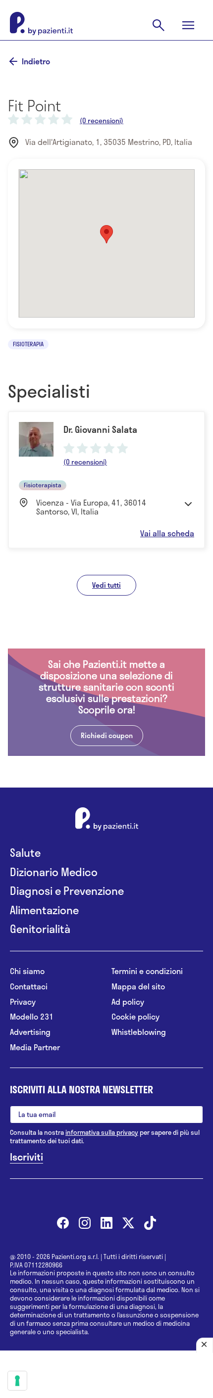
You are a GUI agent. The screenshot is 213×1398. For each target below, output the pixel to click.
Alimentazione (44, 910)
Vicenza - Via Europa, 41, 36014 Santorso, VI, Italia (91, 507)
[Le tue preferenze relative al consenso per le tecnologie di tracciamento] (17, 1380)
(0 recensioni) (101, 121)
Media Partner (35, 1047)
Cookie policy (135, 1017)
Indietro (36, 61)
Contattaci (29, 986)
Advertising (30, 1032)
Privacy (23, 1002)
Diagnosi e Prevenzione (67, 891)
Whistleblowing (138, 1032)
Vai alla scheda (167, 533)
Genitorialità (40, 929)
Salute (25, 852)
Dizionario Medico (54, 872)
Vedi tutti (106, 585)
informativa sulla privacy (101, 1132)
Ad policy (127, 1002)
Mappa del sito (138, 986)
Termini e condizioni (147, 971)
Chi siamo (27, 971)
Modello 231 (31, 1017)
